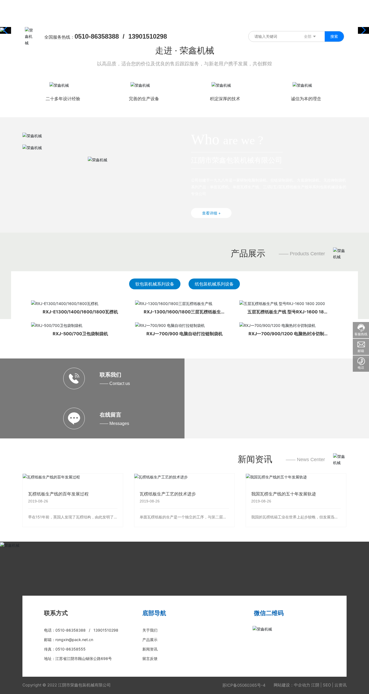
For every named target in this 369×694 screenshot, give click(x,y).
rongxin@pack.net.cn (74, 639)
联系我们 (110, 374)
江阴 (315, 685)
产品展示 (248, 253)
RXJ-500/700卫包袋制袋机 (80, 333)
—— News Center (305, 459)
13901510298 (147, 36)
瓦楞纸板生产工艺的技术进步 (168, 494)
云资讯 (340, 685)
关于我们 (149, 630)
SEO (327, 685)
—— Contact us (115, 383)
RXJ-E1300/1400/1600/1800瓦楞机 (80, 311)
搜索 (334, 36)
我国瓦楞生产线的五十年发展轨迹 (283, 494)
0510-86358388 (97, 36)
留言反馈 (149, 658)
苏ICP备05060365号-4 (244, 685)
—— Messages (114, 423)
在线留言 (110, 414)
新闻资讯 (255, 459)
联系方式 (56, 612)
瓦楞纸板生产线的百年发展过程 (58, 494)
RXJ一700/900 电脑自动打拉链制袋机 (184, 333)
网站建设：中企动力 (292, 685)
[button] (362, 30)
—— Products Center (302, 253)
